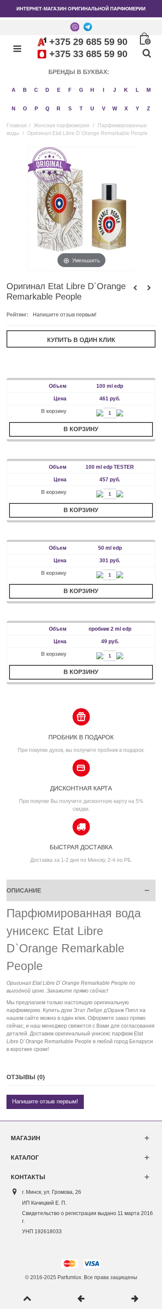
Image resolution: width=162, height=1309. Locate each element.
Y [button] (137, 109)
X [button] (126, 109)
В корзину (81, 429)
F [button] (69, 90)
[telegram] (87, 26)
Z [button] (148, 109)
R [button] (58, 109)
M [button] (148, 90)
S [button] (70, 109)
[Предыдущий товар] (81, 1299)
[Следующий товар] (135, 1299)
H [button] (92, 90)
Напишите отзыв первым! (64, 315)
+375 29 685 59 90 (88, 41)
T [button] (81, 109)
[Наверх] (27, 1299)
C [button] (36, 90)
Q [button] (47, 109)
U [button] (92, 109)
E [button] (58, 90)
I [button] (103, 90)
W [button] (114, 109)
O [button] (25, 109)
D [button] (47, 90)
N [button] (14, 109)
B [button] (25, 90)
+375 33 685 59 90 (88, 53)
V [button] (103, 109)
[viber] (74, 26)
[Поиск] (146, 54)
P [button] (36, 109)
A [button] (14, 90)
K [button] (126, 90)
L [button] (137, 90)
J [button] (114, 90)
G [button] (81, 90)
